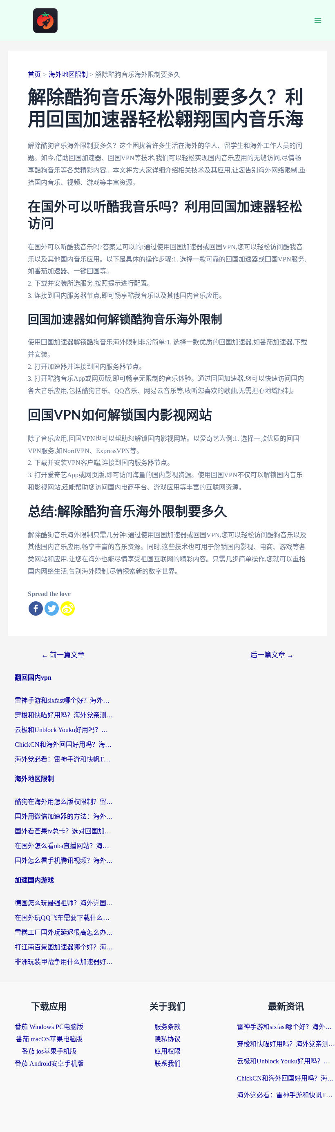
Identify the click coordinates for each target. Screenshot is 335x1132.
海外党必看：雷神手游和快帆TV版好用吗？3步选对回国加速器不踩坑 (64, 759)
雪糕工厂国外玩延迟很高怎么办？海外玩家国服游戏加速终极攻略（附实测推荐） (64, 932)
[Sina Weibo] (67, 608)
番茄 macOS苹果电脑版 (49, 1039)
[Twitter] (52, 608)
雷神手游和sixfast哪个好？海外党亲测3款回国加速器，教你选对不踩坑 (64, 700)
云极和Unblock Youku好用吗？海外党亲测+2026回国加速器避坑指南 (64, 729)
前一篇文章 (63, 655)
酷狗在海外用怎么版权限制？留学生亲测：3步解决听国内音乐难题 (64, 801)
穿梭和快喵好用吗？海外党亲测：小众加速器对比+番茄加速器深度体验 (64, 715)
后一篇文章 (272, 655)
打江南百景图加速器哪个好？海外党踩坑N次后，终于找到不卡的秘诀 (64, 947)
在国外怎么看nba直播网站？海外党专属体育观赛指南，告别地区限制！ (64, 845)
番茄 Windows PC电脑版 (49, 1026)
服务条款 (167, 1026)
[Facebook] (36, 608)
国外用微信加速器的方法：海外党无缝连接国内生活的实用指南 (64, 816)
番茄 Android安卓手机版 (49, 1063)
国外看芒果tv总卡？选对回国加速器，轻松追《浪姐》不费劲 (64, 831)
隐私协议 (167, 1039)
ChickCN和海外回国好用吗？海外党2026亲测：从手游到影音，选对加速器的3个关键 (64, 744)
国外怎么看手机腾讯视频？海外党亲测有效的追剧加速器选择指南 (64, 860)
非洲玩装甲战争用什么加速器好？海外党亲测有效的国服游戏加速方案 (64, 961)
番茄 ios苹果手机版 (49, 1051)
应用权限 (167, 1051)
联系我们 (167, 1063)
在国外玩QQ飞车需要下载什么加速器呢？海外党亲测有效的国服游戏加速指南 (64, 917)
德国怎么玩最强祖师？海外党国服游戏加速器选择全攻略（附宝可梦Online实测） (64, 903)
